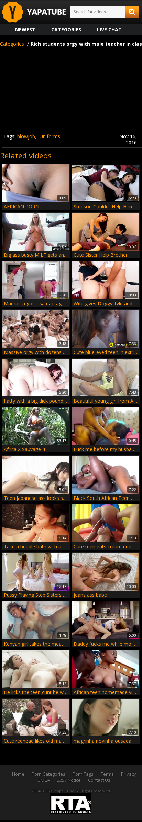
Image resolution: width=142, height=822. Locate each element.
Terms (107, 774)
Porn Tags (83, 774)
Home (18, 774)
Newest (25, 29)
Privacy (128, 774)
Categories (66, 29)
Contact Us (99, 780)
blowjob (26, 136)
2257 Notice (69, 780)
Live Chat (109, 29)
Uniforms (50, 136)
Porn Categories (48, 774)
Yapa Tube (39, 12)
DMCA (43, 780)
